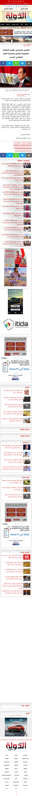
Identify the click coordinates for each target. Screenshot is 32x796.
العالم (25, 772)
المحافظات (6, 762)
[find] (13, 1)
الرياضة (8, 24)
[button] (2, 727)
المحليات (7, 772)
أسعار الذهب (24, 435)
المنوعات (16, 765)
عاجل (22, 24)
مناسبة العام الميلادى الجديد (22, 150)
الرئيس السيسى (25, 143)
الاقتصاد (25, 765)
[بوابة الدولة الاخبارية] (16, 727)
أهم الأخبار (25, 477)
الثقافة (25, 768)
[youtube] (18, 1)
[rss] (16, 1)
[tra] (16, 534)
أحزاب (16, 779)
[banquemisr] (16, 32)
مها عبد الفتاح (20, 94)
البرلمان (2, 24)
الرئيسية (25, 755)
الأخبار (26, 24)
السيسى (16, 143)
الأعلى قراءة (24, 552)
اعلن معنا (25, 785)
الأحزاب (16, 772)
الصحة (16, 768)
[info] (11, 1)
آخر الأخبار (25, 442)
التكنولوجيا (6, 765)
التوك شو (16, 775)
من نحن (6, 782)
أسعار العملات (24, 429)
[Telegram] (22, 63)
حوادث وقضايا (15, 24)
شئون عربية (6, 779)
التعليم (26, 775)
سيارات (25, 782)
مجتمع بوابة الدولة (6, 775)
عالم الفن (25, 779)
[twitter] (21, 1)
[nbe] (16, 39)
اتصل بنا (7, 785)
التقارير (16, 762)
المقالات (7, 768)
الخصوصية (16, 785)
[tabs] (9, 1)
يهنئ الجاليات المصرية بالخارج (22, 147)
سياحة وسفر (16, 782)
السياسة (25, 762)
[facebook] (23, 1)
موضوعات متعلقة (23, 160)
